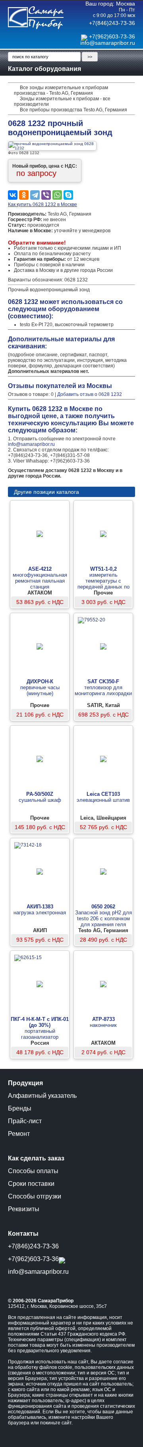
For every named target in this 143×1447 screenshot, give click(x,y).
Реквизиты (23, 1209)
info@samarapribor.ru (107, 43)
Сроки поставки (31, 1183)
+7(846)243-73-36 (112, 23)
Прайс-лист (25, 1121)
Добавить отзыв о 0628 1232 (89, 394)
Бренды (19, 1108)
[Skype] (68, 195)
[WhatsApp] (57, 195)
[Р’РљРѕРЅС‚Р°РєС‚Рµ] (12, 195)
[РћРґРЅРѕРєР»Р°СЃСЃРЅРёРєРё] (24, 195)
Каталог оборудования (44, 68)
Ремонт (19, 1133)
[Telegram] (35, 195)
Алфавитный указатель (42, 1095)
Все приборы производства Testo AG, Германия (73, 110)
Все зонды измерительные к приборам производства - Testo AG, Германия (61, 90)
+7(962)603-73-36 (112, 36)
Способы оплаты (33, 1171)
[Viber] (46, 195)
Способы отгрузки (34, 1196)
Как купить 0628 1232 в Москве (42, 204)
